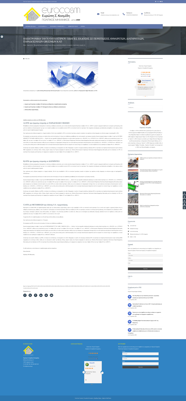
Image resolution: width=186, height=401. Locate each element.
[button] (2, 37)
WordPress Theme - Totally (99, 398)
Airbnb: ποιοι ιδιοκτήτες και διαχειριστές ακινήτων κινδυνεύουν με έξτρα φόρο (149, 206)
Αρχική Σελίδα (30, 26)
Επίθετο (129, 258)
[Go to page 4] (146, 96)
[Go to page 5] (147, 96)
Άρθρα (83, 26)
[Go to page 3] (145, 96)
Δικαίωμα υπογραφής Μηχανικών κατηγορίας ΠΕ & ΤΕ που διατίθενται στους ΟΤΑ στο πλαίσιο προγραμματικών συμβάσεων (151, 183)
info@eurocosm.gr (28, 366)
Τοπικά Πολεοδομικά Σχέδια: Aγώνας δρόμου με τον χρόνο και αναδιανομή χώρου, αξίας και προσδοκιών (151, 170)
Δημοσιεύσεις (73, 26)
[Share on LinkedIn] (41, 295)
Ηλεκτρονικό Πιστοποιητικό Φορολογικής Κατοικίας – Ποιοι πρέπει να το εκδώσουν (150, 194)
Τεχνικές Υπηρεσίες (57, 26)
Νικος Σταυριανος (94, 363)
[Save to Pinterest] (35, 295)
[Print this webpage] (51, 295)
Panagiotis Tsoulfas (146, 80)
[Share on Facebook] (25, 295)
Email (129, 263)
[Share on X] (30, 295)
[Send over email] (46, 295)
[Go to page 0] (90, 384)
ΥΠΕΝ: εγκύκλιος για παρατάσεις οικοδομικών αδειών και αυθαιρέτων (151, 158)
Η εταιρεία (42, 26)
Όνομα (129, 253)
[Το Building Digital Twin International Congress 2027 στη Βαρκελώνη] (129, 321)
